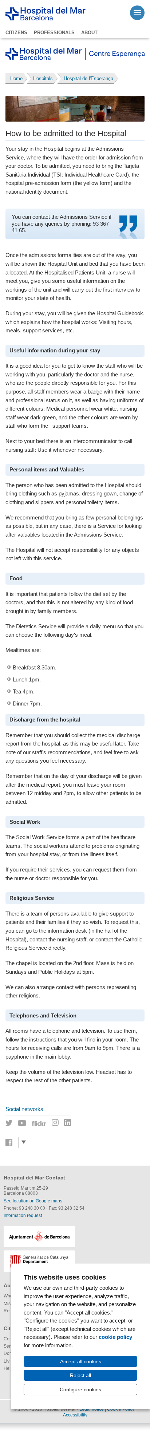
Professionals (54, 32)
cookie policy (115, 1337)
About (89, 32)
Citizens (16, 32)
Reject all (80, 1375)
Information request (23, 1215)
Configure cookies (80, 1389)
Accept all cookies (80, 1361)
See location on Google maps (33, 1200)
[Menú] (137, 12)
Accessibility (75, 1415)
